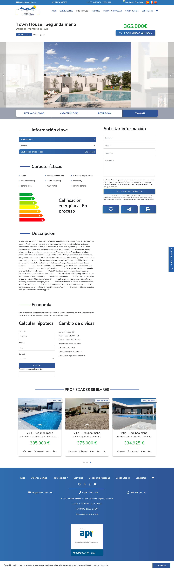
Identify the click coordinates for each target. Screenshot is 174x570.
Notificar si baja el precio (135, 32)
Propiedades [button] (82, 11)
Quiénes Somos (66, 11)
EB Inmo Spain (31, 10)
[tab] (34, 113)
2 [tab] (87, 462)
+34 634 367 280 (60, 2)
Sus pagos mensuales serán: (30, 369)
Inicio (54, 11)
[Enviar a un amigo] (129, 209)
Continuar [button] (161, 565)
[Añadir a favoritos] (111, 209)
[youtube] (94, 484)
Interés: (22, 342)
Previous (3, 75)
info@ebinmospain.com (27, 2)
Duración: (22, 354)
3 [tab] (90, 462)
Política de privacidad (132, 182)
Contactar (147, 11)
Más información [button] (100, 565)
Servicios (96, 11)
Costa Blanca (131, 11)
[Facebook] (89, 484)
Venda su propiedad (112, 11)
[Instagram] (79, 484)
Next (171, 75)
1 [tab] (84, 462)
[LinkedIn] (85, 484)
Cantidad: (22, 331)
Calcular (36, 365)
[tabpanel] (40, 428)
